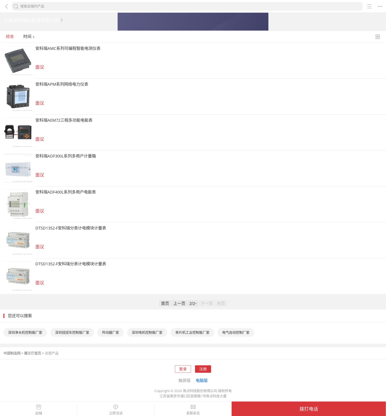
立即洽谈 (116, 413)
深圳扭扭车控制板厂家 (72, 332)
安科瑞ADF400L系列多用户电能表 (65, 192)
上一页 (179, 303)
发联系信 (193, 413)
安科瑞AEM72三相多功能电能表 (63, 120)
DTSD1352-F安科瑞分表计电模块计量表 (70, 228)
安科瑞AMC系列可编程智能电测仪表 (68, 48)
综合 (10, 36)
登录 (183, 368)
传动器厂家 (110, 332)
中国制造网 (12, 353)
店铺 (38, 413)
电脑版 (202, 380)
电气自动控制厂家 (235, 332)
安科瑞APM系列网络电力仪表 (61, 84)
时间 (27, 36)
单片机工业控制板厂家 (192, 332)
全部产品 (52, 353)
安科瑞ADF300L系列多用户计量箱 (65, 156)
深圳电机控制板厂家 (147, 332)
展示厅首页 (32, 353)
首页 (165, 303)
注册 (203, 368)
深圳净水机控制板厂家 (25, 332)
